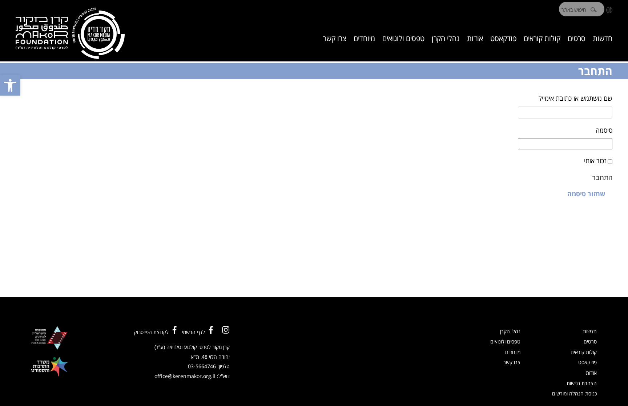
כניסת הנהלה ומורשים (574, 393)
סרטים (576, 38)
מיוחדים (364, 38)
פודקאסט (503, 38)
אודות (475, 38)
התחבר (602, 177)
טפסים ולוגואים (403, 38)
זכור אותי (595, 160)
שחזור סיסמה (586, 193)
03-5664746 (202, 366)
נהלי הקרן (446, 38)
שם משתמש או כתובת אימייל (575, 98)
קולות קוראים (542, 38)
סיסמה (604, 130)
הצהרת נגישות (582, 383)
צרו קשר (334, 38)
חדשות (602, 38)
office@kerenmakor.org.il (185, 376)
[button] (10, 85)
